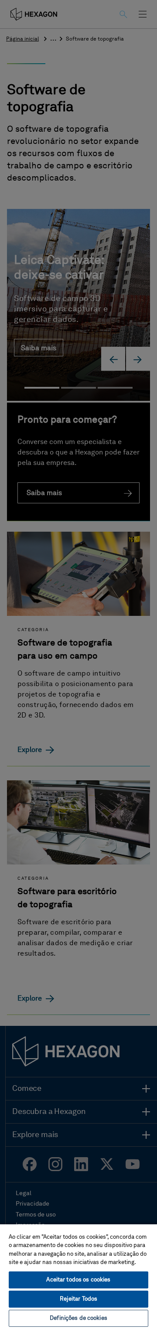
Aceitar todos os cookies (78, 1280)
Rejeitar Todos (79, 1299)
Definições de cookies (78, 1318)
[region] (78, 1276)
